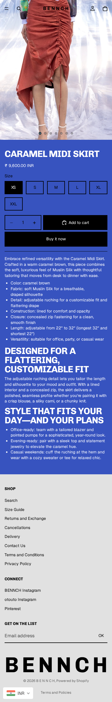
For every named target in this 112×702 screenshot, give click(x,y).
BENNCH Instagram (23, 590)
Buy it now (56, 238)
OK (101, 635)
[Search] (19, 8)
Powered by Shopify (72, 681)
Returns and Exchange (25, 518)
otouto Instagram (20, 599)
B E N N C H (45, 681)
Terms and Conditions (24, 554)
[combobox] (18, 693)
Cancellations (17, 527)
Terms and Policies (56, 692)
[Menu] (6, 8)
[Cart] (105, 8)
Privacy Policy (18, 563)
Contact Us (15, 545)
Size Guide (14, 509)
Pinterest (13, 608)
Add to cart (79, 222)
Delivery (12, 536)
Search (11, 500)
